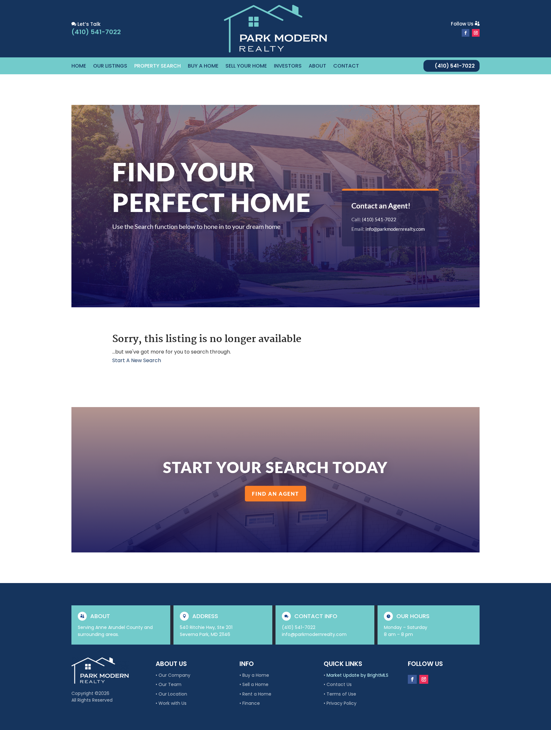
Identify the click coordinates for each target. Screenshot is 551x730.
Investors (288, 66)
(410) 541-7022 (455, 65)
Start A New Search (136, 360)
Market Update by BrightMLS (357, 675)
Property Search (157, 66)
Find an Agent (275, 494)
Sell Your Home (246, 66)
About (317, 66)
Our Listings (110, 66)
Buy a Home (203, 66)
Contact (346, 66)
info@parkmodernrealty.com (395, 229)
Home (78, 66)
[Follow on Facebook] (465, 33)
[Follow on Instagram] (476, 33)
